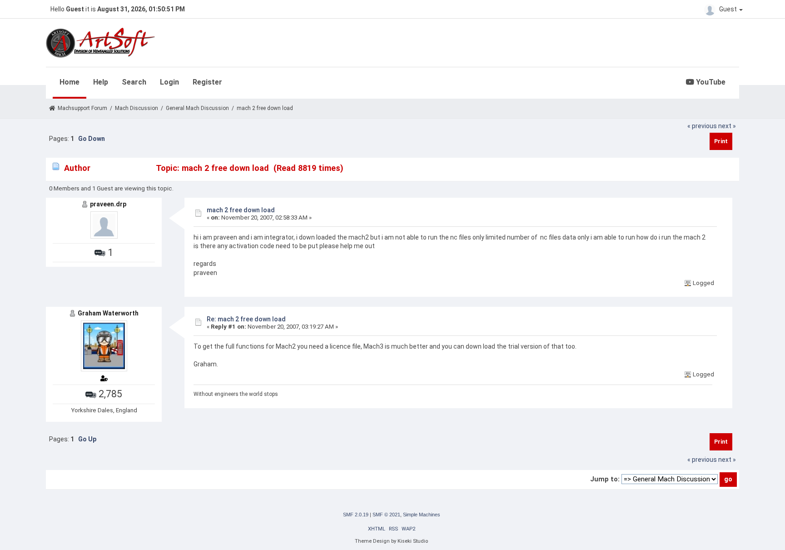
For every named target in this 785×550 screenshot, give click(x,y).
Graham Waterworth (108, 313)
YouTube (709, 82)
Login (169, 82)
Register (207, 82)
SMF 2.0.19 (355, 514)
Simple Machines (421, 514)
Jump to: (605, 479)
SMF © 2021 (386, 514)
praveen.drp (108, 204)
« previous (702, 126)
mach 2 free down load (241, 210)
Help (100, 82)
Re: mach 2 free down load (246, 319)
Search (134, 82)
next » (727, 126)
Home (69, 82)
